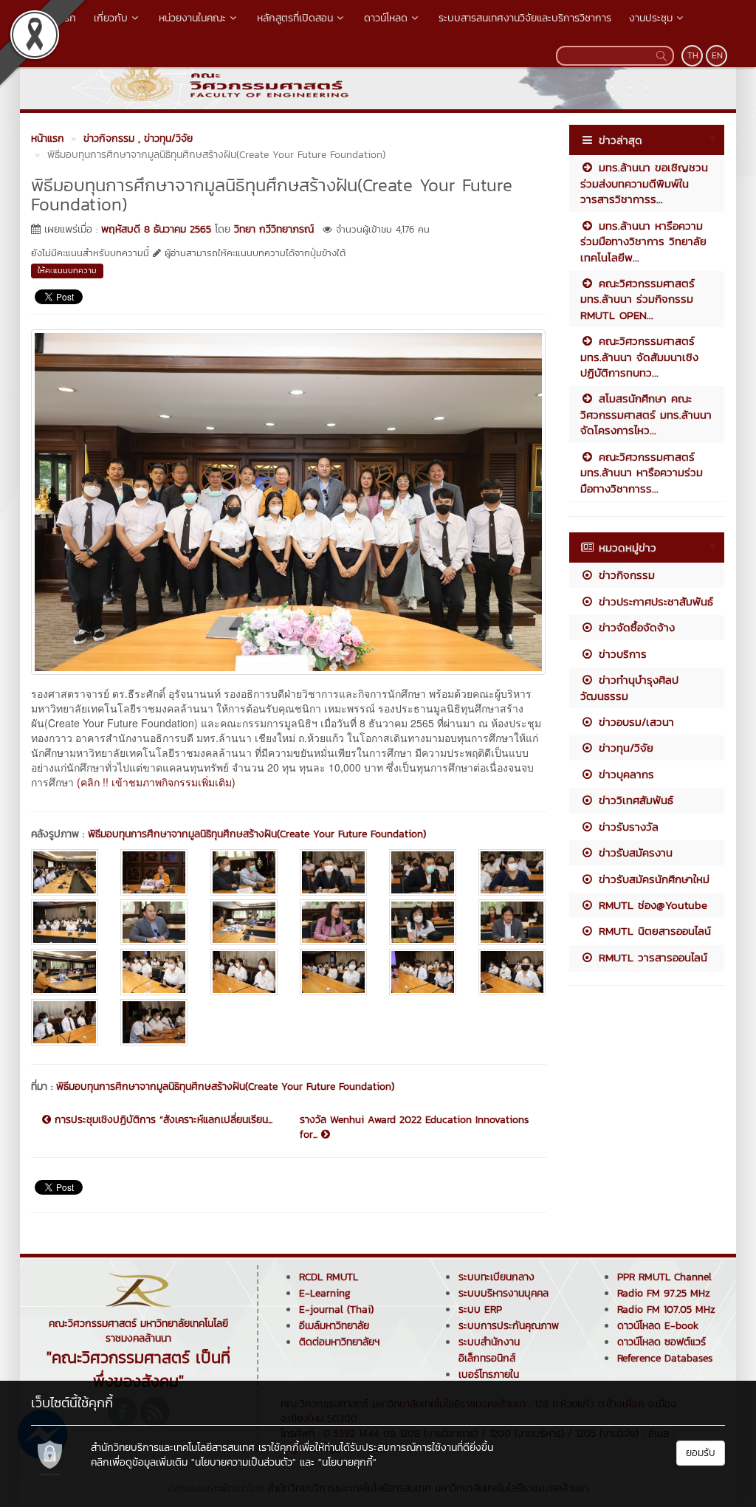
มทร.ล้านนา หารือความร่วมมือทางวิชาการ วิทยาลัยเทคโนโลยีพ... (643, 241)
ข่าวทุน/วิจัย (623, 747)
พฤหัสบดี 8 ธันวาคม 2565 (156, 229)
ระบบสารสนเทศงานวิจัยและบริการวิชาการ (525, 18)
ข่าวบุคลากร (624, 774)
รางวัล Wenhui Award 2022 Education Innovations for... (414, 1127)
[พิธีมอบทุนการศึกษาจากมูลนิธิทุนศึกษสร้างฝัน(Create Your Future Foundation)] (288, 500)
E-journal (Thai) (336, 1309)
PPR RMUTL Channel (664, 1277)
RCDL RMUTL (328, 1277)
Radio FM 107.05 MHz (666, 1309)
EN (717, 55)
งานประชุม (651, 18)
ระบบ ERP (480, 1309)
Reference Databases (664, 1358)
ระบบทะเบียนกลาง (496, 1277)
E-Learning (325, 1293)
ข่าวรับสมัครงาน (633, 852)
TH (692, 55)
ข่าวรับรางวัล (626, 826)
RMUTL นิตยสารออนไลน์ (652, 930)
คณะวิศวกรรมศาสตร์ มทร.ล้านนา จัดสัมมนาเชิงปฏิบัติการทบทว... (639, 356)
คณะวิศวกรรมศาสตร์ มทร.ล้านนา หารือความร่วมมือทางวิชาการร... (641, 472)
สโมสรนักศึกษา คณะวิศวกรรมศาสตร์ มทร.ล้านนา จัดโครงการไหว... (646, 414)
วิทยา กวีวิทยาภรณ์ (274, 229)
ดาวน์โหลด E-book (657, 1325)
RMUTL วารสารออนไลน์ (650, 957)
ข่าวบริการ (620, 653)
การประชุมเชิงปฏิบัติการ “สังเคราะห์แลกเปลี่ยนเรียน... (161, 1120)
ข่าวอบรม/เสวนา (634, 721)
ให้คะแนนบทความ (67, 270)
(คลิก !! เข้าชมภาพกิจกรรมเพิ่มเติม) (156, 782)
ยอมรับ (700, 1452)
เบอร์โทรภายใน (488, 1374)
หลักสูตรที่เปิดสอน (295, 18)
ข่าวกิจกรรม (624, 574)
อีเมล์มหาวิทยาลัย (334, 1325)
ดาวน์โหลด (386, 18)
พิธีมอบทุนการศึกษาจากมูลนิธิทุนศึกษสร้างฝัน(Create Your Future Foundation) (257, 834)
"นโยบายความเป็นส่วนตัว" (243, 1462)
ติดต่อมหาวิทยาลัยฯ (339, 1342)
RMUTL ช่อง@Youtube (650, 904)
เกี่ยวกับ (111, 18)
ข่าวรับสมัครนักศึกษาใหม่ (651, 879)
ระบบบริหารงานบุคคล (503, 1293)
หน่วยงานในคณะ (192, 18)
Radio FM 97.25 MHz (663, 1293)
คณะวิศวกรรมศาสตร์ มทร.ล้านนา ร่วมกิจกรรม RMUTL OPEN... (637, 299)
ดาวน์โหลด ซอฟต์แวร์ (661, 1342)
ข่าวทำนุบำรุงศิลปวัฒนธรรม (629, 687)
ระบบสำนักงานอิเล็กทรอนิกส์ (489, 1350)
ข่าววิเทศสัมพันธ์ (633, 800)
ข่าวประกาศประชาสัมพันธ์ (653, 601)
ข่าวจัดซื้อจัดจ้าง (634, 627)
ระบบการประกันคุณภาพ (508, 1325)
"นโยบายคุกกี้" (347, 1462)
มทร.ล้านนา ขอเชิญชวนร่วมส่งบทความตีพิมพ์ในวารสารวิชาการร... (644, 183)
